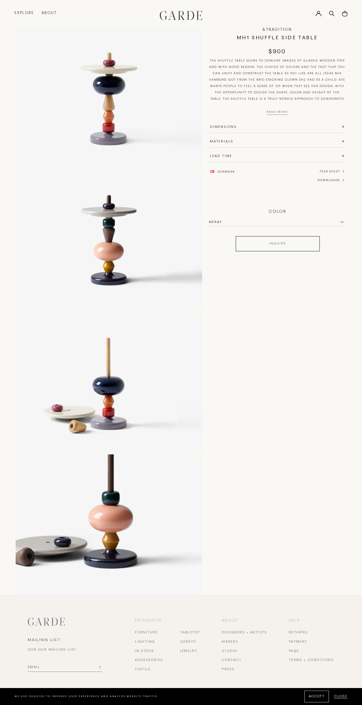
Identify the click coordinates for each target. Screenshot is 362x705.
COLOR (277, 212)
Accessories (149, 660)
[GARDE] (181, 15)
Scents (188, 641)
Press (228, 669)
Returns (298, 632)
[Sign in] (318, 15)
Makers (230, 641)
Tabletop (190, 632)
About (49, 13)
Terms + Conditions (311, 660)
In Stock (144, 651)
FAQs (294, 651)
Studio (229, 651)
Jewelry (188, 651)
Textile (143, 669)
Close (340, 696)
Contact (231, 660)
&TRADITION (277, 30)
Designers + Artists (244, 632)
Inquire (277, 243)
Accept (317, 696)
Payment (298, 641)
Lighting (145, 641)
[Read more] (277, 113)
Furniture (146, 632)
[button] (344, 15)
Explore (24, 13)
